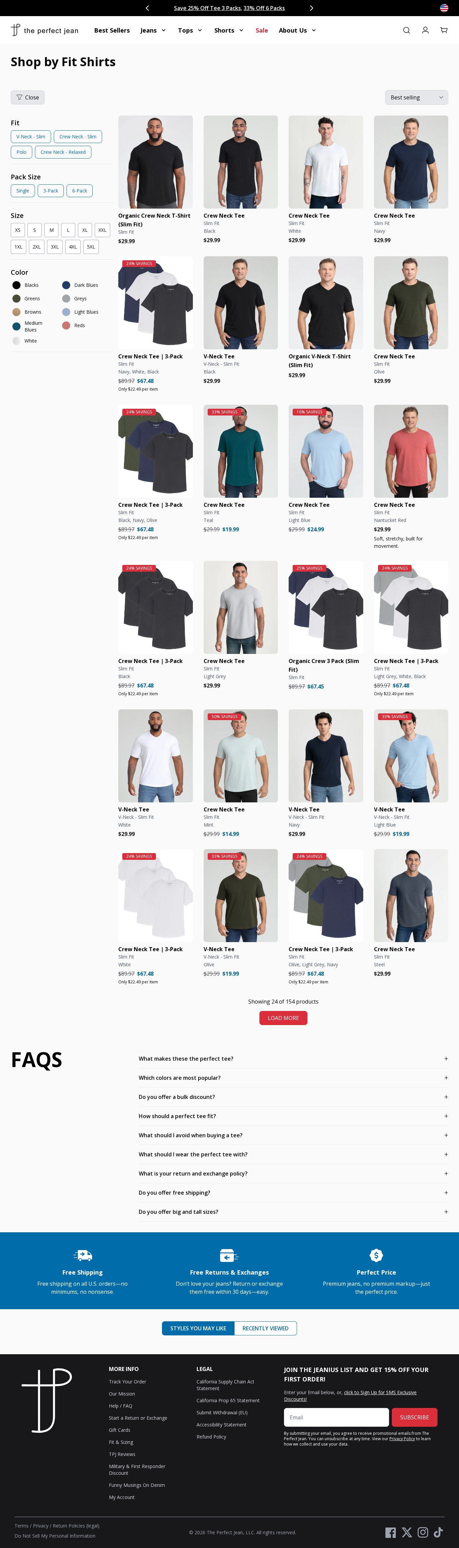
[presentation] (62, 140)
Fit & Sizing (121, 1442)
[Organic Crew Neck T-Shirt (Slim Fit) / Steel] (411, 895)
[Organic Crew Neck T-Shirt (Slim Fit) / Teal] (241, 451)
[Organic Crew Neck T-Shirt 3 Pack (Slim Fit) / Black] (155, 607)
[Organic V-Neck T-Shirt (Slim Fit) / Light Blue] (411, 755)
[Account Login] (425, 30)
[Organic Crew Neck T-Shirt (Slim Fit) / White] (326, 162)
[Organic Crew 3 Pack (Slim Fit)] (326, 607)
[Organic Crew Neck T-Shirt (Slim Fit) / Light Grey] (241, 607)
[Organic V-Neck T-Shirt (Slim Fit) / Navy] (326, 755)
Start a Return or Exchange (138, 1418)
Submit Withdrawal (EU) (222, 1412)
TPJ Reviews (122, 1454)
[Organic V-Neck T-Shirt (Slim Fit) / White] (155, 755)
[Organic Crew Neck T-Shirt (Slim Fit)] (155, 162)
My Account (122, 1497)
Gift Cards (119, 1430)
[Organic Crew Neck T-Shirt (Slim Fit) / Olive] (411, 302)
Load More (283, 1018)
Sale (262, 30)
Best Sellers (112, 30)
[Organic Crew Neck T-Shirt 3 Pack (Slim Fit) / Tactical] (155, 451)
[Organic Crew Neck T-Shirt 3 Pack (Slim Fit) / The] (155, 302)
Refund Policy (211, 1436)
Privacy (40, 1525)
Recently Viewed (266, 1328)
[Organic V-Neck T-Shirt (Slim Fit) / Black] (241, 302)
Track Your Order (127, 1381)
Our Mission (122, 1393)
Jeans (148, 30)
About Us (293, 30)
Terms (21, 1525)
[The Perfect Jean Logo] (44, 30)
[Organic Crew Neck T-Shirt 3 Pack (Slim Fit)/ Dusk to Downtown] (326, 895)
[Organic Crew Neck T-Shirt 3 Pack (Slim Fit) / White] (155, 895)
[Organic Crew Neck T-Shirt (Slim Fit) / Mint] (241, 755)
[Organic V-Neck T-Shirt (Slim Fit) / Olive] (241, 895)
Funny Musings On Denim (137, 1485)
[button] (444, 30)
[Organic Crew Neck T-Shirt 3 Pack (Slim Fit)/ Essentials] (411, 607)
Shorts (224, 30)
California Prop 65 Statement (228, 1400)
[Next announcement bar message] (311, 8)
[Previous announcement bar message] (147, 8)
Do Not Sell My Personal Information (54, 1536)
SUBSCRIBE (414, 1417)
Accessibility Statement (222, 1424)
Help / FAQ (120, 1406)
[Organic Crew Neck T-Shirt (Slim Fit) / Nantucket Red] (411, 451)
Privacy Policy (402, 1439)
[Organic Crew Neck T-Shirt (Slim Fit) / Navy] (411, 162)
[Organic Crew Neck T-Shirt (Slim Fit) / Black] (241, 162)
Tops (185, 30)
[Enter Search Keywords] (406, 30)
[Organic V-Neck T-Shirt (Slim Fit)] (326, 302)
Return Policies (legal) (76, 1525)
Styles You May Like (198, 1328)
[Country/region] (444, 8)
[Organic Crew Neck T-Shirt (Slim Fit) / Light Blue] (326, 451)
